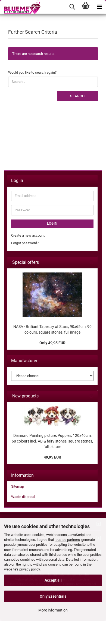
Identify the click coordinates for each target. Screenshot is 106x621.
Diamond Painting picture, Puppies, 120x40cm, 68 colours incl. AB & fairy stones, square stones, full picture (52, 441)
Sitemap (17, 486)
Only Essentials (53, 596)
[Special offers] (91, 262)
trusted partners (67, 540)
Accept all (53, 580)
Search (77, 96)
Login (52, 223)
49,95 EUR (52, 457)
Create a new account (28, 235)
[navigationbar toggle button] (99, 7)
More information (53, 610)
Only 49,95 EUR (52, 343)
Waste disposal (23, 497)
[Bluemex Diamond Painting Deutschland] (20, 7)
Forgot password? (25, 243)
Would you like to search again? (32, 72)
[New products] (91, 396)
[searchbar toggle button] (72, 7)
